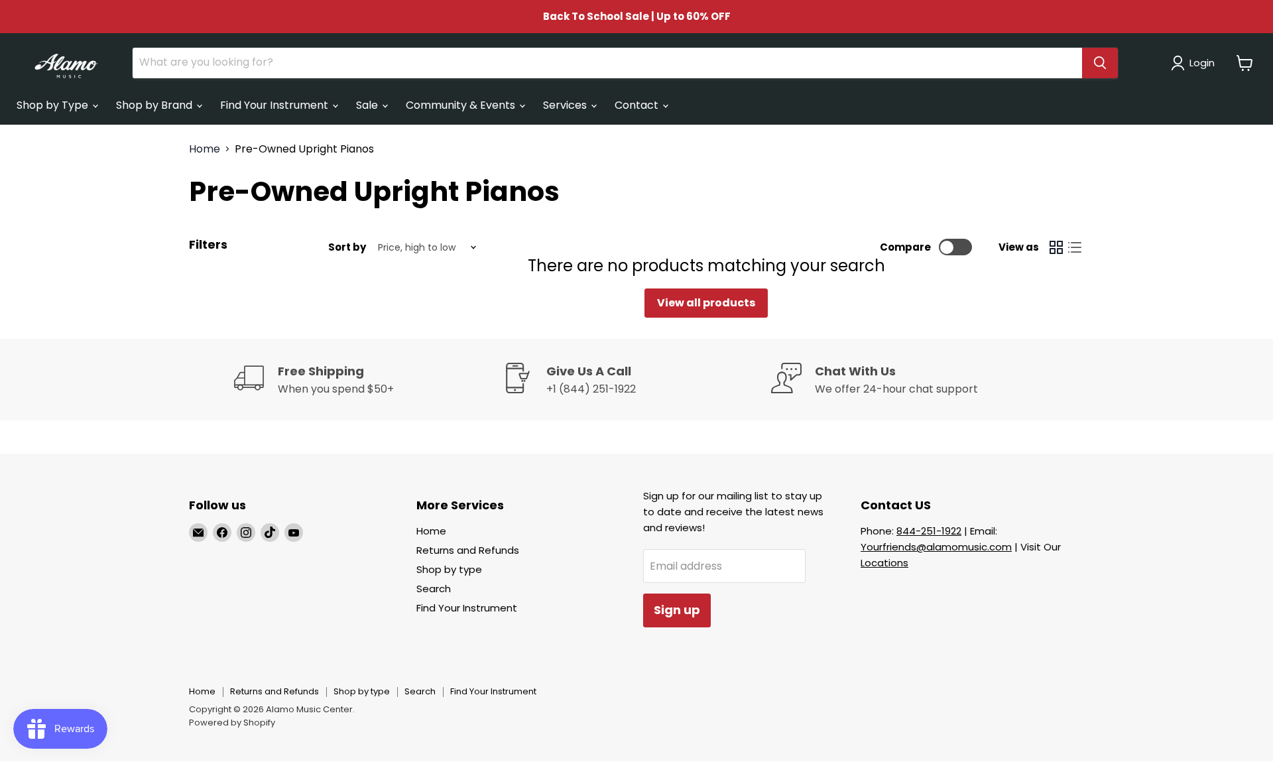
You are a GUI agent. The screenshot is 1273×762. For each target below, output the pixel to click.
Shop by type (449, 569)
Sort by (347, 247)
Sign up (677, 610)
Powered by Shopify (232, 722)
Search (433, 589)
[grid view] (1056, 247)
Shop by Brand (155, 105)
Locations (884, 563)
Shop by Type (54, 105)
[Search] (1100, 63)
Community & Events (462, 105)
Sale (368, 105)
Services (566, 105)
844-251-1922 (928, 531)
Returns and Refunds (467, 550)
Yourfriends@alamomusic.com (936, 547)
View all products (706, 302)
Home (204, 149)
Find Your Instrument (275, 105)
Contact (638, 105)
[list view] (1074, 247)
